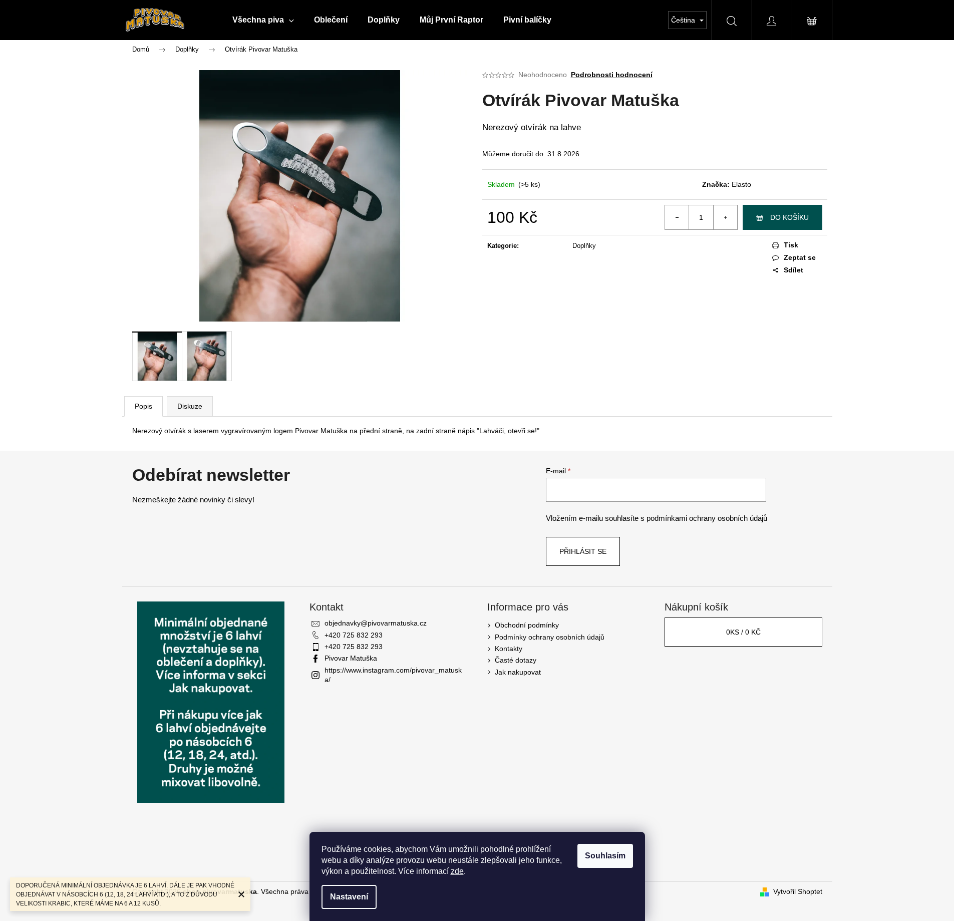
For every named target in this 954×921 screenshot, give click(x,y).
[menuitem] (263, 20)
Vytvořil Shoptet (797, 891)
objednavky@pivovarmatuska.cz (376, 623)
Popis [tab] (143, 406)
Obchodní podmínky (527, 625)
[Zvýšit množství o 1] (725, 217)
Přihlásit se (582, 551)
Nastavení (349, 896)
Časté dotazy (515, 660)
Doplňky (584, 245)
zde (457, 871)
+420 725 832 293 (354, 635)
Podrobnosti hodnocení (612, 75)
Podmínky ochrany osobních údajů (549, 637)
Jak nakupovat (518, 672)
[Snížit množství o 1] (677, 217)
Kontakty (508, 649)
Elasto (741, 184)
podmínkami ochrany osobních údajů (707, 518)
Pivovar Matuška (351, 658)
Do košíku (789, 217)
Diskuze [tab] (189, 406)
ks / (743, 632)
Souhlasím (605, 855)
